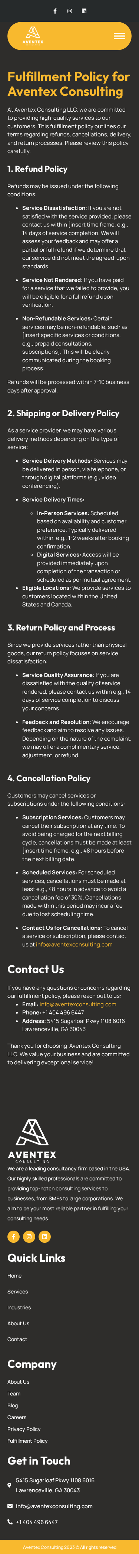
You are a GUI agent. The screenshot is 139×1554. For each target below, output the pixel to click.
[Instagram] (69, 11)
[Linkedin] (84, 11)
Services (17, 1291)
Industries (19, 1307)
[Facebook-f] (55, 11)
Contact (17, 1339)
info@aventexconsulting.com (74, 944)
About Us (18, 1323)
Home (14, 1275)
